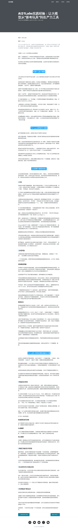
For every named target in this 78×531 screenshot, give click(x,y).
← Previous (24, 514)
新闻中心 (57, 1)
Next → (55, 514)
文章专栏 (62, 1)
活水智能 (10, 2)
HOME (52, 1)
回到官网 (68, 1)
